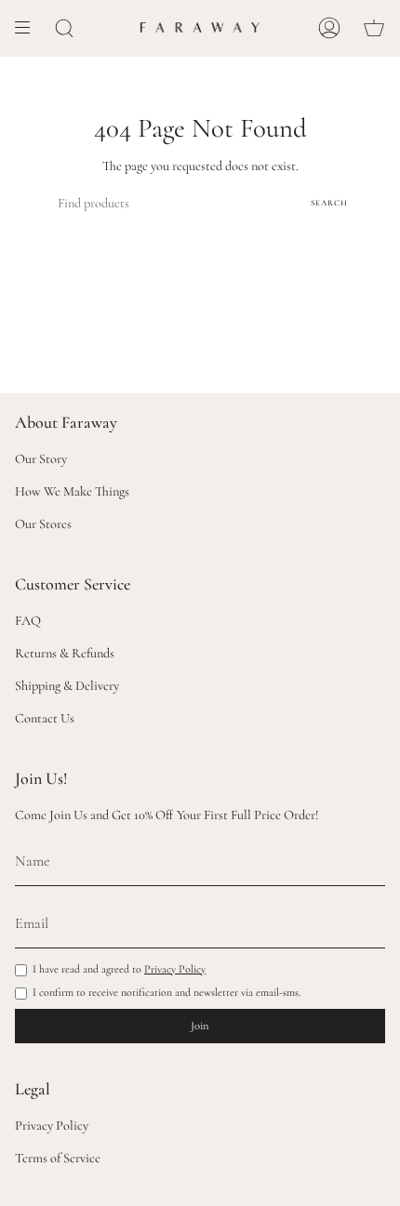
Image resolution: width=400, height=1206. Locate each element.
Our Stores (43, 524)
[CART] (374, 28)
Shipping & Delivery (67, 686)
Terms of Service (57, 1158)
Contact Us (44, 718)
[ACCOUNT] (329, 28)
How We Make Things (72, 491)
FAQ (28, 621)
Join (200, 1025)
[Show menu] (29, 28)
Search (329, 203)
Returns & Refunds (64, 653)
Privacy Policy (175, 968)
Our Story (41, 459)
